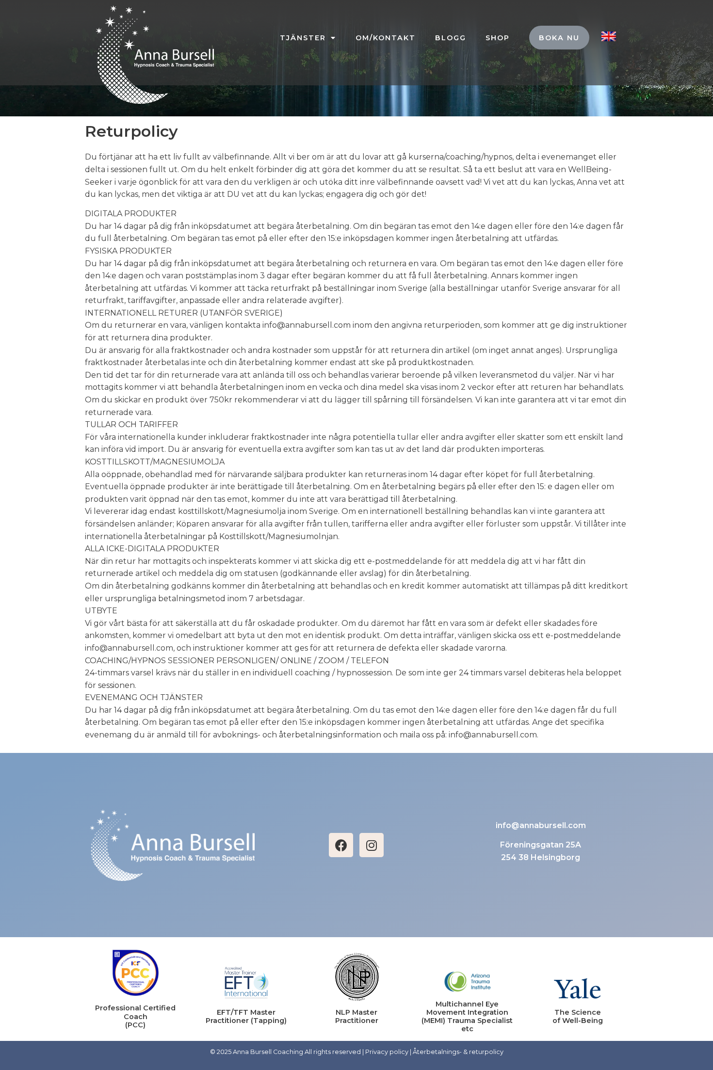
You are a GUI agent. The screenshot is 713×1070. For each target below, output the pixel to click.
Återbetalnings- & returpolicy (458, 1051)
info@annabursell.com (541, 825)
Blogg (450, 37)
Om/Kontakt (386, 37)
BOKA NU (559, 37)
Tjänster (303, 37)
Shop (498, 37)
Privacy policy (386, 1051)
